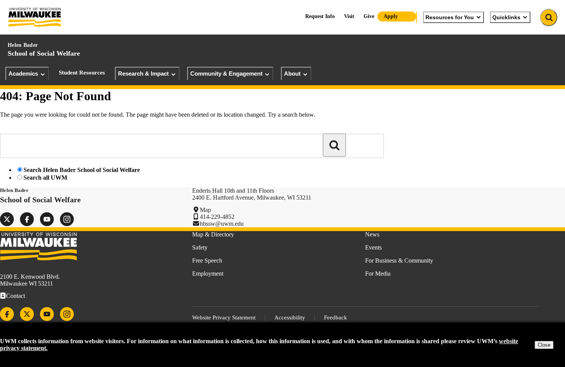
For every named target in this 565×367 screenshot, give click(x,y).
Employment (207, 273)
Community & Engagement (226, 73)
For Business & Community (399, 260)
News (372, 234)
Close (544, 345)
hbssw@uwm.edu (222, 223)
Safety (200, 247)
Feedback (335, 317)
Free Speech (207, 260)
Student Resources (82, 72)
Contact (15, 296)
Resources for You (449, 17)
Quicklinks (506, 17)
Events (373, 247)
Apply (391, 16)
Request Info (320, 16)
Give (369, 16)
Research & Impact (143, 73)
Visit (349, 16)
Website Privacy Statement (224, 317)
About (292, 73)
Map (205, 210)
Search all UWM (45, 177)
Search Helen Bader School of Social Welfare (81, 170)
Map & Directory (213, 234)
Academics (23, 73)
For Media (378, 273)
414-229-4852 (217, 216)
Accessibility (289, 317)
